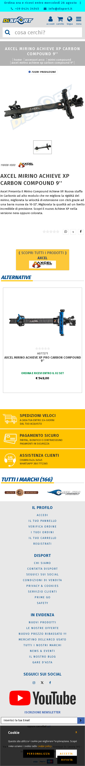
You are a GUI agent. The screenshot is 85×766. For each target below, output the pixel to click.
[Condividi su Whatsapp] (66, 232)
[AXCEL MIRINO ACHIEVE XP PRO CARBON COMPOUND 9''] (42, 320)
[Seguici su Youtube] (42, 698)
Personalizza (38, 753)
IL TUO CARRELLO (43, 538)
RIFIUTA (67, 759)
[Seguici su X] (42, 682)
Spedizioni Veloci (38, 415)
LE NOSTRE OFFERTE (42, 628)
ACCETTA (66, 753)
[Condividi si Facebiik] (81, 232)
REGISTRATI (42, 543)
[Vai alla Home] (19, 20)
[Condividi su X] (73, 232)
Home (18, 60)
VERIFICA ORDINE (42, 526)
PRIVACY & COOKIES (42, 586)
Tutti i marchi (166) (26, 479)
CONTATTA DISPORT (42, 568)
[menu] (80, 16)
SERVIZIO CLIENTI (42, 591)
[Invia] (81, 720)
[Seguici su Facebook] (50, 682)
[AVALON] (63, 492)
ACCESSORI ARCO (34, 60)
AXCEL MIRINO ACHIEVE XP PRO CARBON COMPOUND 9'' (42, 359)
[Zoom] (42, 106)
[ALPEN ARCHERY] (21, 492)
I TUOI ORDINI (42, 532)
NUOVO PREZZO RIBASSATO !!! (43, 634)
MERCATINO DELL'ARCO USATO (42, 639)
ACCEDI (42, 515)
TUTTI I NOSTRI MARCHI (43, 645)
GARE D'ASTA (42, 662)
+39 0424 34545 (26, 8)
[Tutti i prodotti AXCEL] (26, 165)
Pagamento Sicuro (39, 435)
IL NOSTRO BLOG (42, 656)
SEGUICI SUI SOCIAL (42, 574)
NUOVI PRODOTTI (42, 622)
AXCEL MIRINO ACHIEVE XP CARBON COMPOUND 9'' (42, 62)
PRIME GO (43, 597)
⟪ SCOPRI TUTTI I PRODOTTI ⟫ (42, 255)
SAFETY (42, 603)
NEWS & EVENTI (42, 651)
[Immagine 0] (42, 147)
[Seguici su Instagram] (34, 682)
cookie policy (45, 746)
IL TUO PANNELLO (42, 521)
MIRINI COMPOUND (59, 60)
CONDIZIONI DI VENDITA (42, 580)
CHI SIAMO (42, 563)
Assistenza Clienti (39, 455)
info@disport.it (60, 8)
